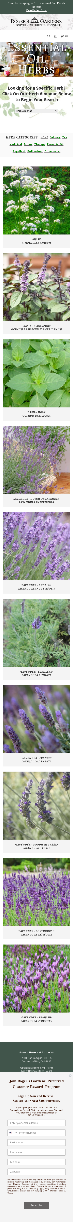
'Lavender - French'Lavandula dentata (36, 759)
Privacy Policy (56, 1191)
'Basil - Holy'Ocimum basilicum (37, 414)
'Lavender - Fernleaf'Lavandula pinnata (36, 673)
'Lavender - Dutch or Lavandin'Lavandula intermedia (36, 500)
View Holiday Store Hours (36, 1071)
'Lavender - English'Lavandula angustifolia (37, 587)
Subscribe (36, 1205)
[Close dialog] (70, 1075)
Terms (10, 1193)
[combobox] (13, 1133)
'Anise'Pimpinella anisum (36, 241)
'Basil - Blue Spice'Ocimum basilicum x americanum (36, 327)
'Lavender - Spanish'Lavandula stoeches (36, 1019)
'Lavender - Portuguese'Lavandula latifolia (36, 933)
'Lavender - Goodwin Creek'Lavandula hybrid (36, 846)
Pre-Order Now (36, 10)
